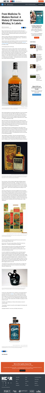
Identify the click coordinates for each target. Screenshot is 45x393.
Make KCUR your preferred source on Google (37, 88)
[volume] (5, 4)
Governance (36, 381)
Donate (41, 1)
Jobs (26, 383)
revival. (12, 293)
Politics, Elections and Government (39, 54)
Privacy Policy (36, 385)
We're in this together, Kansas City (22, 364)
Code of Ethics (37, 379)
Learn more (37, 37)
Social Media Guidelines (38, 377)
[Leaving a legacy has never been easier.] (36, 17)
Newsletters (17, 385)
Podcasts (17, 383)
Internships (26, 385)
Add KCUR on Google (37, 94)
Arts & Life (37, 64)
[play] (2, 4)
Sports (37, 44)
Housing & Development (38, 74)
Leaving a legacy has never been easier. (36, 26)
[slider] (6, 4)
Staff (26, 379)
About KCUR (17, 377)
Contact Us (26, 381)
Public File (36, 383)
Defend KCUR (22, 370)
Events (26, 377)
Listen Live (17, 379)
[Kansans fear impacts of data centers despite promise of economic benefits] (33, 76)
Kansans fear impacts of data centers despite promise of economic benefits (39, 78)
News (16, 381)
